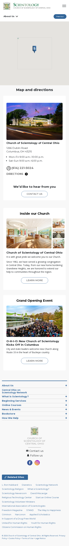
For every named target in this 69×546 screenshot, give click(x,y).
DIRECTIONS (14, 173)
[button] (34, 49)
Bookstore (8, 413)
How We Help (10, 418)
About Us (9, 16)
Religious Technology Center (17, 497)
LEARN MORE (34, 280)
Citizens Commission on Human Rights (21, 527)
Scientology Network (47, 485)
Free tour (60, 16)
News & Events (11, 409)
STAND (30, 510)
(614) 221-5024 (23, 168)
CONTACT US (34, 194)
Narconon (20, 514)
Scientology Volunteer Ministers (18, 502)
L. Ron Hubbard (10, 485)
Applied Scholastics (40, 514)
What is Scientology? (15, 396)
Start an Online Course (47, 497)
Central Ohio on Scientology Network (14, 391)
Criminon (6, 514)
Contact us (36, 450)
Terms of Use (27, 538)
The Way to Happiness (49, 510)
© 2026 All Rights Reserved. (30, 535)
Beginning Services (14, 400)
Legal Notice (40, 538)
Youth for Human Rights (43, 523)
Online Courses (11, 405)
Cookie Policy (14, 538)
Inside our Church (34, 213)
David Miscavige (38, 493)
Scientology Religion (13, 489)
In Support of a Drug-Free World (18, 518)
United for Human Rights (14, 523)
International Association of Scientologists (23, 506)
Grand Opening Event (34, 300)
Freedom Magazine (12, 510)
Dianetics (27, 485)
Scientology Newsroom (14, 493)
